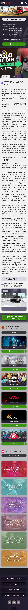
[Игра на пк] (13, 26)
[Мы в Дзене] (14, 602)
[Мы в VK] (10, 602)
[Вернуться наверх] (14, 608)
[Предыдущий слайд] (3, 299)
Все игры (13, 332)
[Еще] (19, 76)
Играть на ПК (15, 44)
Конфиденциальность (15, 595)
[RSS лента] (18, 602)
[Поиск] (26, 3)
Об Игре (7, 76)
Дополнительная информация (12, 279)
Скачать (14, 76)
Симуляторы (18, 30)
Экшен (20, 28)
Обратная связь (15, 579)
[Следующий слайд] (24, 299)
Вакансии (15, 590)
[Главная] (6, 3)
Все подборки (13, 455)
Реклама (15, 584)
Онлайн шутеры (13, 28)
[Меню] (22, 3)
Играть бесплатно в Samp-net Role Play (15, 318)
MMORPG (11, 30)
